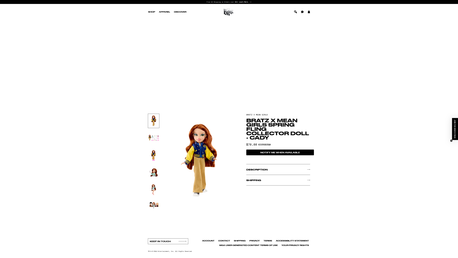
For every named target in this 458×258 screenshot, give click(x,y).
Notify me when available (280, 152)
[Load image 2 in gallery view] (153, 138)
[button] (151, 12)
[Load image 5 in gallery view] (153, 190)
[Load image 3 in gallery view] (153, 155)
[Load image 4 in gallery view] (153, 172)
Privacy (254, 240)
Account (208, 240)
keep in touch (160, 241)
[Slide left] (153, 113)
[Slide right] (153, 206)
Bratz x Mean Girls (257, 114)
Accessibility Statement (292, 240)
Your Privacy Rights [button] (295, 245)
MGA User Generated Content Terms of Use (248, 245)
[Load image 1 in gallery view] (153, 121)
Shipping (240, 240)
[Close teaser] (451, 141)
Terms (268, 240)
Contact (224, 240)
